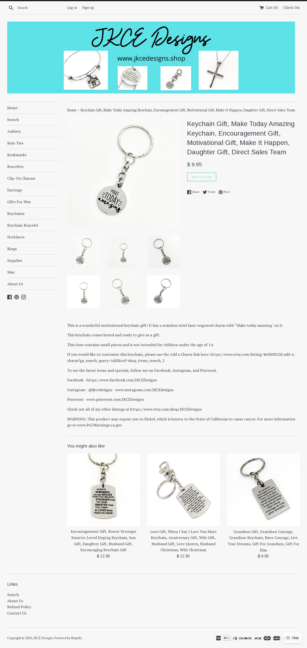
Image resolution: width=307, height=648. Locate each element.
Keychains (15, 213)
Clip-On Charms (21, 178)
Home (12, 107)
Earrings (14, 190)
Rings (12, 248)
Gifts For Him (19, 201)
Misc (11, 272)
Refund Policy (19, 606)
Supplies (14, 260)
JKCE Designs (43, 638)
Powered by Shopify (68, 638)
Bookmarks (16, 154)
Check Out (291, 7)
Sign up (88, 7)
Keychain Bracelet (22, 225)
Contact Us (16, 613)
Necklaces (15, 237)
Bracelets (15, 166)
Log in (72, 7)
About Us (15, 284)
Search (13, 119)
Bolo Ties (15, 143)
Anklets (14, 131)
